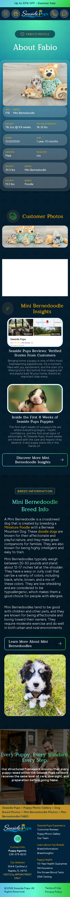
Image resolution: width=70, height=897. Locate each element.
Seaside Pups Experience (51, 825)
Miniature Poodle (17, 527)
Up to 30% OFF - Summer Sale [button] (35, 3)
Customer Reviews (48, 829)
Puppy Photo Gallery (37, 807)
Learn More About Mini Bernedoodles (28, 643)
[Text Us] (64, 13)
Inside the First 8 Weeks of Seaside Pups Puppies (35, 419)
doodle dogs (47, 531)
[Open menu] (5, 13)
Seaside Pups (11, 807)
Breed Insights (45, 853)
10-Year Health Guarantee (52, 863)
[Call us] (54, 13)
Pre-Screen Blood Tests (50, 872)
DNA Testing (44, 876)
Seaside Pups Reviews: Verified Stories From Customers (35, 353)
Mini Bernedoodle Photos (41, 812)
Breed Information (47, 848)
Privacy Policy (53, 891)
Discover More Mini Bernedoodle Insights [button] (32, 460)
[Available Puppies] (15, 13)
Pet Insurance (45, 868)
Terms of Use (53, 888)
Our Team (43, 838)
